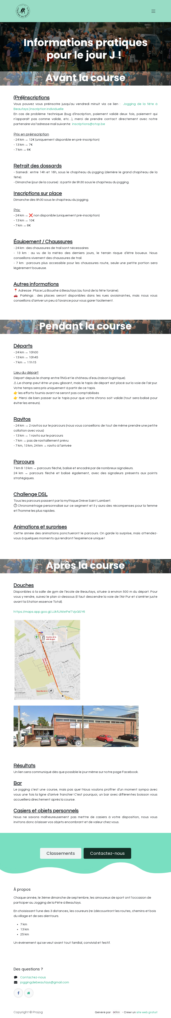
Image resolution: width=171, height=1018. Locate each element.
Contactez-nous (107, 853)
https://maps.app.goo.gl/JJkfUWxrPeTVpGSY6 (49, 611)
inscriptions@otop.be (88, 124)
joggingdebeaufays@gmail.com (44, 982)
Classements (61, 853)
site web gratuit (146, 1012)
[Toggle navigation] (153, 11)
